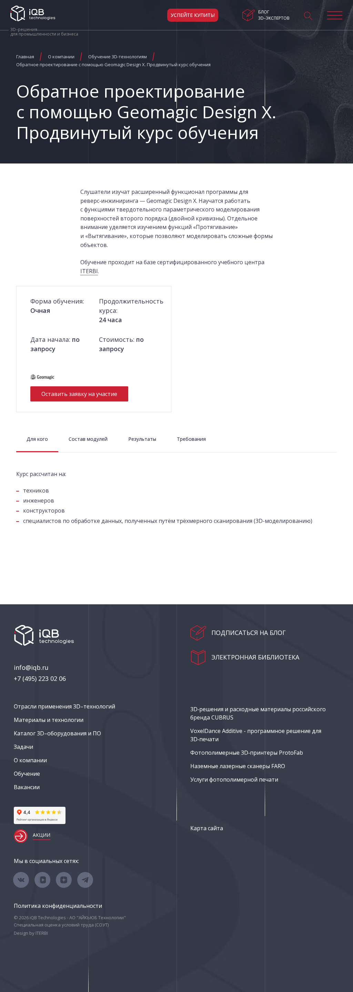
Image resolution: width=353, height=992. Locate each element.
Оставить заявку (79, 394)
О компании (30, 760)
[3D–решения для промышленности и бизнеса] (32, 13)
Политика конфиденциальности (58, 906)
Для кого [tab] (37, 439)
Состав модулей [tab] (88, 439)
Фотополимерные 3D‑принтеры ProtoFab (246, 752)
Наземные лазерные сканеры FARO (237, 766)
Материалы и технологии (48, 720)
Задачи (23, 747)
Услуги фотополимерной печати (234, 779)
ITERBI (89, 271)
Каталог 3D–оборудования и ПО (57, 733)
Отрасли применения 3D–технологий (64, 706)
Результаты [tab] (142, 439)
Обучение (27, 773)
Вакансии (27, 787)
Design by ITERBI (31, 933)
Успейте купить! (193, 15)
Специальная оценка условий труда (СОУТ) (61, 925)
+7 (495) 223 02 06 (40, 678)
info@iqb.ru (31, 667)
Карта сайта (206, 828)
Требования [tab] (191, 439)
